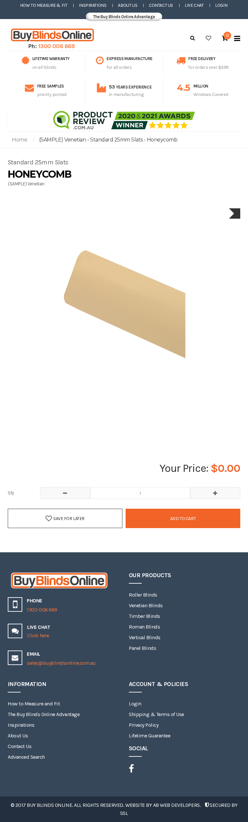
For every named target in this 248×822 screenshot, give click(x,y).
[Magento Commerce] (51, 35)
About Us (127, 5)
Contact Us (161, 5)
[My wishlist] (208, 38)
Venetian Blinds (146, 605)
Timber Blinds (144, 616)
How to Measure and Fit (34, 704)
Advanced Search (26, 757)
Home (19, 140)
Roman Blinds (144, 627)
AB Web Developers (176, 805)
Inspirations (92, 5)
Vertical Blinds (144, 637)
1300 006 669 (56, 46)
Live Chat (194, 5)
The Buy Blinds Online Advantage (124, 16)
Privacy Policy (143, 725)
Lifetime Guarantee (149, 736)
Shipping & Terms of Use (156, 714)
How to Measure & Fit (43, 5)
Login (221, 5)
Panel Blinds (142, 648)
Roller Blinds (143, 595)
